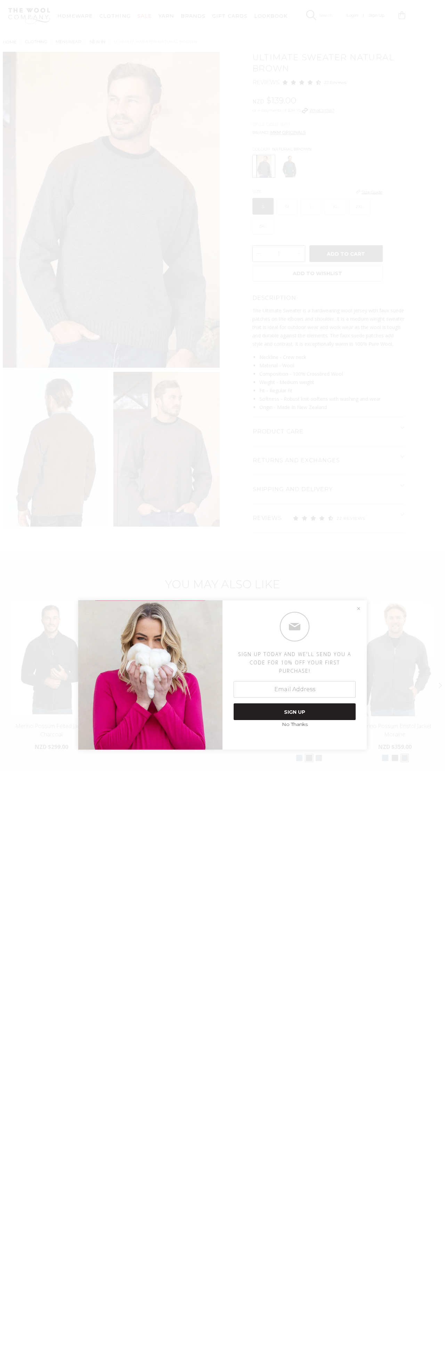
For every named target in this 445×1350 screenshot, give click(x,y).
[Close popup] (358, 608)
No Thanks (295, 724)
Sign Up (294, 712)
